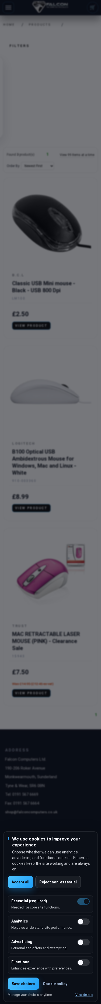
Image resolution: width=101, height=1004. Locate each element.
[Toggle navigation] (8, 7)
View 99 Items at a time (77, 155)
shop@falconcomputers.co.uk (31, 812)
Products (40, 24)
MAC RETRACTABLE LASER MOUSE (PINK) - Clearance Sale (46, 641)
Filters (19, 45)
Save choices (23, 984)
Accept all (20, 882)
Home (7, 24)
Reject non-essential (58, 882)
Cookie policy (55, 984)
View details (84, 995)
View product (31, 326)
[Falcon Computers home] (50, 7)
